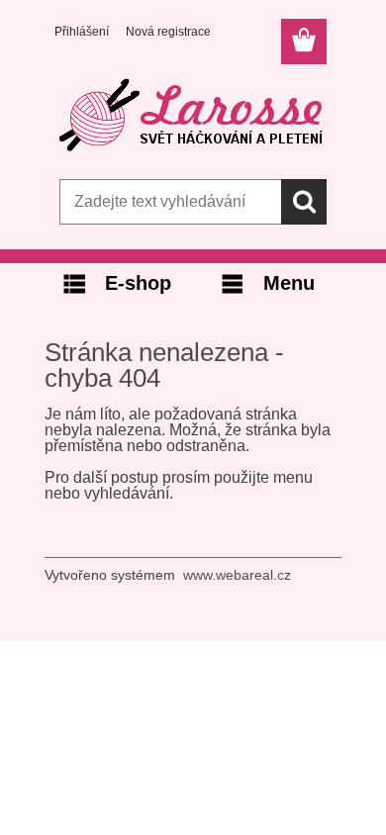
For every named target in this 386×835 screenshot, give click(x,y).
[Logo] (192, 115)
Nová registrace (168, 32)
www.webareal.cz (237, 575)
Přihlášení (81, 32)
